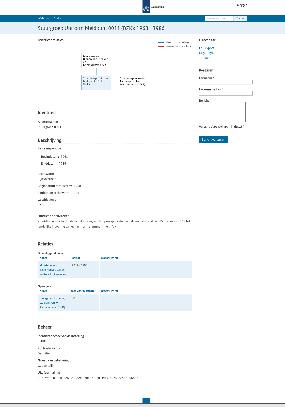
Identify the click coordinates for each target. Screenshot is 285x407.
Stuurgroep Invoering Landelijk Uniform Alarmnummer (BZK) (52, 303)
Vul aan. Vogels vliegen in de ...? (220, 127)
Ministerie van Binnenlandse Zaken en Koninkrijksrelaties (53, 270)
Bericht (204, 100)
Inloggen (241, 5)
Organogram (208, 53)
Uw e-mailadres (210, 89)
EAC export (206, 48)
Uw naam (205, 78)
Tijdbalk (204, 58)
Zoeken (58, 18)
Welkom (43, 18)
